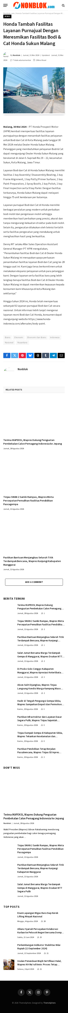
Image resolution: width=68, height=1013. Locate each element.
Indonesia (55, 337)
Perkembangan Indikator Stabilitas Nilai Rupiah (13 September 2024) (38, 946)
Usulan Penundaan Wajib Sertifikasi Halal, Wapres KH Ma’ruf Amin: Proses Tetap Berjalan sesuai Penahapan (39, 964)
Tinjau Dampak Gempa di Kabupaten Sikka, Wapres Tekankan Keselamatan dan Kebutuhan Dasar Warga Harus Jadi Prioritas (40, 738)
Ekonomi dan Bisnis (36, 337)
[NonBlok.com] (34, 5)
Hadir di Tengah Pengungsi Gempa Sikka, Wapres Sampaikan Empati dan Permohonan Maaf (40, 704)
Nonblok (16, 55)
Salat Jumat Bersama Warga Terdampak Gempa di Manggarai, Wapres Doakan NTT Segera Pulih (39, 656)
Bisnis (7, 16)
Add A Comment (34, 582)
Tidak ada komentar (22, 60)
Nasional (9, 342)
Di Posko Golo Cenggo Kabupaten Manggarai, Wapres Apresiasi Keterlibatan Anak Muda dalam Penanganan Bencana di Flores (39, 674)
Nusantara (22, 342)
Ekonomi (18, 337)
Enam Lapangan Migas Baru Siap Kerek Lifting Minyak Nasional (37, 914)
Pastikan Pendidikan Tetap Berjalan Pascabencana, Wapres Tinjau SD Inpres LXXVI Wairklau (38, 752)
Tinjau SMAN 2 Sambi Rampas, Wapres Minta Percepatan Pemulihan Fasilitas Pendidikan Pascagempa (28, 500)
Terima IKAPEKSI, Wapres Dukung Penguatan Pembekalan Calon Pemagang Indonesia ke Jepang (32, 442)
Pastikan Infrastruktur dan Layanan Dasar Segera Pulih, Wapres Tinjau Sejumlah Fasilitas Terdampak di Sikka (39, 720)
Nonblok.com (9, 13)
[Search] (63, 5)
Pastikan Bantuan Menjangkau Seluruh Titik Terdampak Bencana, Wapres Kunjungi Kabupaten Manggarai (32, 561)
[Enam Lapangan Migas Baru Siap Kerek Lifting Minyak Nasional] (8, 916)
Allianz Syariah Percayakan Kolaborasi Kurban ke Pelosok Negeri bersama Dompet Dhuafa (40, 932)
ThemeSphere (49, 1002)
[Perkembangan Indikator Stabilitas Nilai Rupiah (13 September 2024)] (8, 948)
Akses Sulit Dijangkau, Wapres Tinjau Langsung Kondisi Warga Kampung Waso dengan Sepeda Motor (39, 688)
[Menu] (5, 5)
